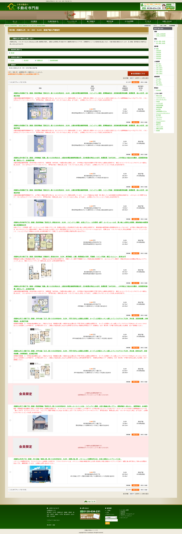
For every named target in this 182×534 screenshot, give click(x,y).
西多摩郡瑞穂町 (54, 60)
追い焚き (158, 109)
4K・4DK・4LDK (160, 43)
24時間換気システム (161, 111)
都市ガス (158, 124)
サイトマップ (124, 517)
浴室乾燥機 (159, 107)
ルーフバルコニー (160, 121)
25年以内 (158, 56)
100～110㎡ (159, 67)
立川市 (12, 60)
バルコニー (159, 119)
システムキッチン (160, 97)
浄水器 (158, 101)
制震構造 (158, 122)
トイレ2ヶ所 (159, 103)
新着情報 (123, 512)
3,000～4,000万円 (161, 35)
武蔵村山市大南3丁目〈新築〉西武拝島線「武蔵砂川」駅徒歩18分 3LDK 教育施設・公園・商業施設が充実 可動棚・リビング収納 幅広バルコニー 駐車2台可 (70, 256)
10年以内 (158, 50)
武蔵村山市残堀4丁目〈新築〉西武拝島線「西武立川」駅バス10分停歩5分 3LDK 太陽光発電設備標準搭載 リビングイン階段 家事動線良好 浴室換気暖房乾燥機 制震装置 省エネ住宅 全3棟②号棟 (81, 127)
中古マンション (110, 514)
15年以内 (158, 52)
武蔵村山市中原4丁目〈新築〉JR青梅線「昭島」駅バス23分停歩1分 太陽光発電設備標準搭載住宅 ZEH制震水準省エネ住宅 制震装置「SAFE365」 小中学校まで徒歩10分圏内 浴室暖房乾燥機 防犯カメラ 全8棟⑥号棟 (80, 159)
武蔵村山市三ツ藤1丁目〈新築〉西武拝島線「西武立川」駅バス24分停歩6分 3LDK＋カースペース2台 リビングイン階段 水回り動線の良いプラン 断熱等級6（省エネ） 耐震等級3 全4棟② (80, 406)
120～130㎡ (159, 71)
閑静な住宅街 (159, 128)
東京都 (12, 53)
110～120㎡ (159, 69)
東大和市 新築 (51, 525)
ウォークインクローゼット (163, 113)
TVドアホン (159, 117)
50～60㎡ (158, 63)
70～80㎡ (158, 79)
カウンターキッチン (161, 99)
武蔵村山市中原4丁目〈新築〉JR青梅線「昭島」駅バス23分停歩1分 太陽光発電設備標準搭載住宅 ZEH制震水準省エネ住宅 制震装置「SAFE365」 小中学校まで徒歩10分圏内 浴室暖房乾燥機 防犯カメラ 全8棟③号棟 (80, 288)
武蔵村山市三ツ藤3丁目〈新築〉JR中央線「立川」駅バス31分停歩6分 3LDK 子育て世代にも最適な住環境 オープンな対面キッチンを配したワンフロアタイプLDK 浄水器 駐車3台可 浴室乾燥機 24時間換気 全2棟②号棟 (80, 352)
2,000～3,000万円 (161, 34)
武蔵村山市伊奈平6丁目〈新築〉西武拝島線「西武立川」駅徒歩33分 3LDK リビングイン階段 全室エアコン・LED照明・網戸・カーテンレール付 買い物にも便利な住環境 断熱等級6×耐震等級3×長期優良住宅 (81, 224)
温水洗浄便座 (159, 105)
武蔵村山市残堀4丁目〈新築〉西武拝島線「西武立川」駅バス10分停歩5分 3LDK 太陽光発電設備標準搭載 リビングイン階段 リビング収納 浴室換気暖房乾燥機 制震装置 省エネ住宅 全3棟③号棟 (81, 191)
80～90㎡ (158, 81)
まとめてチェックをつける (18, 82)
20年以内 (158, 54)
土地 (107, 512)
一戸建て (108, 510)
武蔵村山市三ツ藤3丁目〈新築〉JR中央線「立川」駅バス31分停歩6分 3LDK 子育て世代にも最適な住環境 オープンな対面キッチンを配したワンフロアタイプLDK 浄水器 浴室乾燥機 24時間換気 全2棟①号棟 (81, 320)
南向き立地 (159, 95)
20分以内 (158, 90)
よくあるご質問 (125, 510)
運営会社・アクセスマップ (127, 514)
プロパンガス (159, 126)
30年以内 (158, 58)
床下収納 (158, 115)
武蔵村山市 (40, 60)
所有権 (158, 130)
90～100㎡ (159, 65)
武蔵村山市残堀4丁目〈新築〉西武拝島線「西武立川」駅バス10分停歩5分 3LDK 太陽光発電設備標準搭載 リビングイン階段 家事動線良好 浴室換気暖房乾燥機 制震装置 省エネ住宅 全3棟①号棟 (81, 94)
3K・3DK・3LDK (160, 41)
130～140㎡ (159, 73)
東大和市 (26, 60)
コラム (48, 522)
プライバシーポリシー (126, 516)
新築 (157, 48)
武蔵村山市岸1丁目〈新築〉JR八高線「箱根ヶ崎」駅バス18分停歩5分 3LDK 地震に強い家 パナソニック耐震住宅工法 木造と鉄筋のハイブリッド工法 (68, 459)
